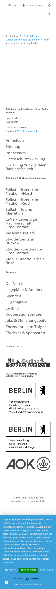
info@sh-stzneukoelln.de (25, 131)
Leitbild (12, 308)
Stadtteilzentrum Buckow (21, 241)
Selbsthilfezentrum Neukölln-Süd (22, 202)
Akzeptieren (28, 570)
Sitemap (13, 147)
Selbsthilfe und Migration (19, 211)
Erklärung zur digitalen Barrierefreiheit (26, 167)
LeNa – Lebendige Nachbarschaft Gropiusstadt (21, 223)
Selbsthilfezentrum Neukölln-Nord (22, 192)
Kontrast (49, 5)
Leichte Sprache (33, 5)
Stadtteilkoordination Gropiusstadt (24, 251)
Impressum (16, 153)
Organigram (16, 302)
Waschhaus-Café (20, 233)
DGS (13, 5)
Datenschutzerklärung (25, 159)
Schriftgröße (49, 13)
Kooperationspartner (24, 314)
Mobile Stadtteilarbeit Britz (25, 261)
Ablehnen (11, 570)
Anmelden (15, 140)
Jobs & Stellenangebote (26, 320)
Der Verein (15, 284)
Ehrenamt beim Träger (26, 327)
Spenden (13, 296)
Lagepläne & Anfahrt (24, 290)
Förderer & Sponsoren (25, 333)
